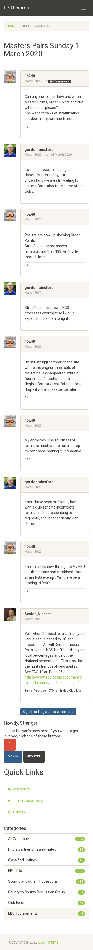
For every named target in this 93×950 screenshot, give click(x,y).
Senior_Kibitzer (38, 614)
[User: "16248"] (12, 76)
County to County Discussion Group (45, 892)
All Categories (45, 839)
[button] (26, 132)
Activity (18, 812)
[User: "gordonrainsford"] (12, 150)
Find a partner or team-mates (45, 849)
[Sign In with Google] (10, 745)
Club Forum (45, 903)
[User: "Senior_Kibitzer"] (12, 614)
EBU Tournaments (59, 81)
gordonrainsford (39, 149)
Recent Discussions (27, 801)
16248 (30, 76)
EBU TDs (45, 871)
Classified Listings (45, 860)
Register (45, 712)
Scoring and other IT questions (45, 881)
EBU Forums (16, 7)
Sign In (27, 712)
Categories (21, 789)
